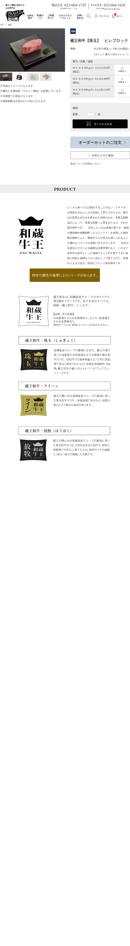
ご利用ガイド (50, 16)
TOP (2, 25)
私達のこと (40, 16)
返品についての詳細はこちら (84, 164)
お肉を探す (30, 16)
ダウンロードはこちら (112, 8)
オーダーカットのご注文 (100, 142)
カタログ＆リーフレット (65, 16)
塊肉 (10, 25)
